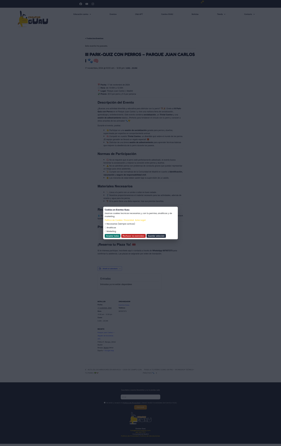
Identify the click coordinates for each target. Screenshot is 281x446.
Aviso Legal (140, 220)
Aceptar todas (112, 236)
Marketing (111, 231)
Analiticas (111, 227)
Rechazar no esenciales (133, 236)
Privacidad (129, 220)
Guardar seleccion (156, 236)
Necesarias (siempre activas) (120, 224)
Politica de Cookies (114, 220)
